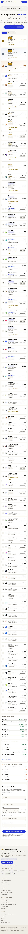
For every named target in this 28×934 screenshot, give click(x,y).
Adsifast (10, 582)
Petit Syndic (11, 416)
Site (3, 801)
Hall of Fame (4, 882)
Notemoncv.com (12, 339)
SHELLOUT (10, 683)
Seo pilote (10, 297)
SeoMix (10, 436)
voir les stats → (20, 10)
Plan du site (3, 908)
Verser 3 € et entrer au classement (14, 831)
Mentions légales (5, 900)
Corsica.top (11, 620)
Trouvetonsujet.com (13, 632)
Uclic (9, 525)
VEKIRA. (10, 174)
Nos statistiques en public (7, 892)
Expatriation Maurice (13, 246)
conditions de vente (18, 834)
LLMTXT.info (11, 707)
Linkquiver (10, 119)
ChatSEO (10, 36)
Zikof (9, 563)
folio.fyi (10, 588)
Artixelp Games (12, 657)
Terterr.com (11, 614)
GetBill (9, 401)
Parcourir (23, 810)
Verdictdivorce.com (13, 569)
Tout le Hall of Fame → (7, 759)
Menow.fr (10, 265)
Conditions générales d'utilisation (8, 904)
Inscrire (24, 1)
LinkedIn (3, 918)
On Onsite (10, 458)
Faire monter (22, 54)
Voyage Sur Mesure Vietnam (13, 451)
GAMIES (10, 355)
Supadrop (10, 512)
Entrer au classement (13, 27)
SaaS (9, 78)
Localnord (10, 482)
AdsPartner (11, 206)
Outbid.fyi (10, 626)
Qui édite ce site (4, 894)
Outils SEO (10, 40)
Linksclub (10, 132)
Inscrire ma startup (7, 862)
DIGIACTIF (10, 238)
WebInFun (10, 428)
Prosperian (11, 557)
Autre (9, 95)
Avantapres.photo (13, 310)
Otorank (10, 504)
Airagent (10, 531)
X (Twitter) (3, 920)
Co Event (10, 689)
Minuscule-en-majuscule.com (13, 74)
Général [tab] (4, 32)
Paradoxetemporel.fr (13, 444)
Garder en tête (22, 41)
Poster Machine (12, 663)
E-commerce (11, 359)
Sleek (9, 576)
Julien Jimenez (4, 916)
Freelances (10, 186)
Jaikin (9, 163)
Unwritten (10, 608)
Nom (3, 794)
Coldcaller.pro (12, 142)
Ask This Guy (11, 651)
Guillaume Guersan (13, 81)
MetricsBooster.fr (13, 150)
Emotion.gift (11, 222)
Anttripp (10, 498)
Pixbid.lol (10, 99)
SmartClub (10, 230)
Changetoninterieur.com (13, 473)
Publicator (10, 393)
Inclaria (10, 601)
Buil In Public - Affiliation (13, 677)
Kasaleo (10, 644)
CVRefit (10, 280)
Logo (3, 807)
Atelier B (10, 347)
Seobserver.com (12, 288)
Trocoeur (10, 382)
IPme (9, 545)
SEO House (10, 62)
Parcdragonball (12, 701)
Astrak (9, 465)
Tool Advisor (11, 112)
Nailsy (9, 551)
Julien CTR (10, 490)
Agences (10, 242)
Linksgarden (11, 49)
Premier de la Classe (9, 2)
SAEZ (9, 594)
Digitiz (9, 91)
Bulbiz (9, 671)
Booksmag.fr (11, 214)
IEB (9, 195)
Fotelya (10, 422)
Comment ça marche (6, 890)
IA (8, 261)
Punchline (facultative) (7, 815)
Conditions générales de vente (8, 902)
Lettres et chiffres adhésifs (13, 364)
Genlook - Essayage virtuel (13, 257)
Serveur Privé (11, 318)
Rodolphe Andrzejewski (13, 538)
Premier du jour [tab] (11, 32)
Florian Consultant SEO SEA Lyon (13, 518)
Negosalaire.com (12, 272)
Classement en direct (6, 880)
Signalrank (10, 326)
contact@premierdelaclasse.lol (8, 913)
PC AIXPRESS (11, 407)
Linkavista (10, 374)
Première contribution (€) (7, 822)
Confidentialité (4, 906)
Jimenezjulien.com (5, 922)
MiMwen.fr (11, 638)
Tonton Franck (12, 182)
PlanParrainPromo (12, 696)
